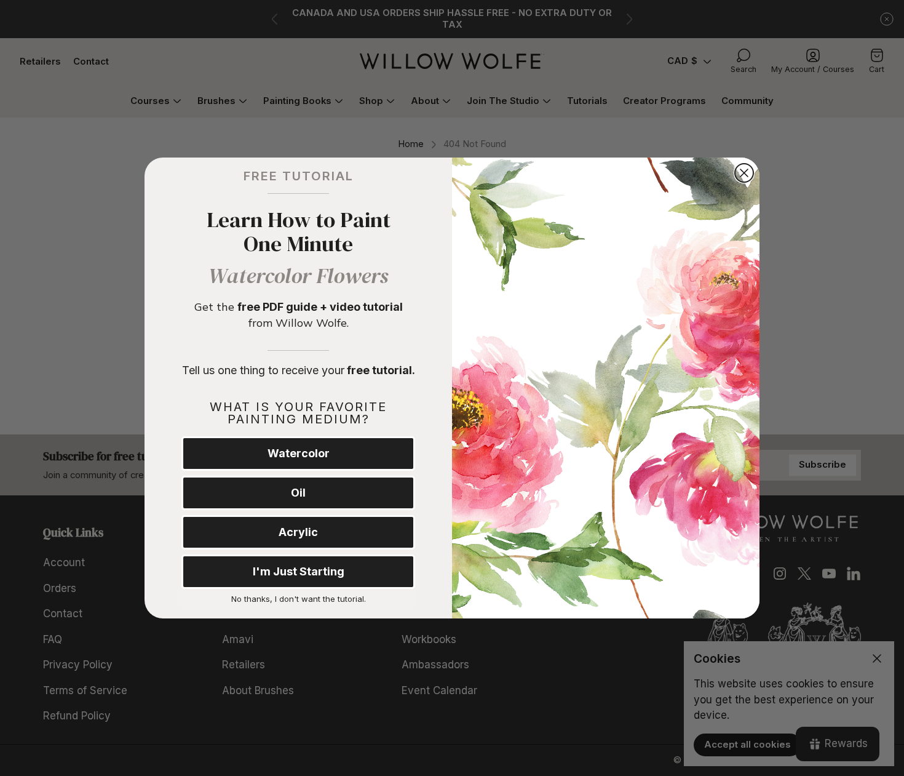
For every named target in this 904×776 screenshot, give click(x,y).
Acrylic (298, 532)
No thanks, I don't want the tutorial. (298, 599)
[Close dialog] (744, 173)
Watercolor (299, 453)
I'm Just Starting (298, 571)
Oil (298, 492)
